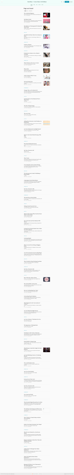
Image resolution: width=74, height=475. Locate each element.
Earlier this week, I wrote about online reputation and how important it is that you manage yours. (32, 451)
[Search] (61, 2)
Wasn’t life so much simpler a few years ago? (30, 425)
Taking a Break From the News (30, 206)
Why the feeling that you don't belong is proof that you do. (32, 14)
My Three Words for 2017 (29, 150)
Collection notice (12, 473)
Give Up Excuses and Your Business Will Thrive (32, 221)
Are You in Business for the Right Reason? (32, 129)
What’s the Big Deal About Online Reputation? (31, 457)
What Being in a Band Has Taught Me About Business (33, 349)
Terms (9, 473)
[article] (37, 15)
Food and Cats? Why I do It (29, 379)
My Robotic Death (27, 19)
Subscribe (67, 1)
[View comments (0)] (30, 16)
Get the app (40, 473)
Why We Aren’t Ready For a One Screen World (32, 433)
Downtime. (25, 101)
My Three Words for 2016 (29, 188)
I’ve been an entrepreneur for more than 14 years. (31, 130)
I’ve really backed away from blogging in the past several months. (32, 248)
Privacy (7, 473)
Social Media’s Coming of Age (30, 341)
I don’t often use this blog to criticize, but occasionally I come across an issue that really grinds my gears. (33, 467)
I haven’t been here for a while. (28, 326)
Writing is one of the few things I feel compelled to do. (32, 278)
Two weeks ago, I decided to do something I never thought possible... (32, 83)
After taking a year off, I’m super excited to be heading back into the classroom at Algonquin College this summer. (33, 334)
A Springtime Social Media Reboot (31, 180)
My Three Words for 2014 (29, 385)
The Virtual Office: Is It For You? (30, 283)
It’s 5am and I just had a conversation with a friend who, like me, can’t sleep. (33, 199)
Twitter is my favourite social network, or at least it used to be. (32, 305)
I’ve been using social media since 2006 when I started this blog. (32, 145)
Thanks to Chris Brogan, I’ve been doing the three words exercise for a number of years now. (32, 387)
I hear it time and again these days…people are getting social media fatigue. (33, 231)
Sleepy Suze (26, 68)
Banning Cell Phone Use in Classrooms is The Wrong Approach (32, 465)
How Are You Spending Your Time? (31, 290)
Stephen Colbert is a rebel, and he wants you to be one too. (32, 28)
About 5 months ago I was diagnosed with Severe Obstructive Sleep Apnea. (31, 70)
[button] (31, 5)
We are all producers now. (28, 320)
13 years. (25, 175)
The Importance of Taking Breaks (31, 325)
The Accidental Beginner (29, 13)
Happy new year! (26, 151)
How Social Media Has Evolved (30, 143)
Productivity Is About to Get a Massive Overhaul (32, 54)
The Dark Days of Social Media (30, 197)
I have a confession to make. (28, 216)
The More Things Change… (29, 105)
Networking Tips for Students (30, 296)
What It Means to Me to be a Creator (31, 62)
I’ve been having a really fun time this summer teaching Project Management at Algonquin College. (32, 298)
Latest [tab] (25, 10)
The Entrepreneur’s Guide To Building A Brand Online (32, 174)
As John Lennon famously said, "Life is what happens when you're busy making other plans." (32, 46)
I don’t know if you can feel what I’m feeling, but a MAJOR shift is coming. (32, 56)
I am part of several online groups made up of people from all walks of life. (32, 223)
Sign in (71, 1)
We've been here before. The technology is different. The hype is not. (32, 37)
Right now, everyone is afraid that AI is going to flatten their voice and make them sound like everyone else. (33, 21)
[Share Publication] (63, 2)
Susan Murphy (28, 15)
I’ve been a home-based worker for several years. (31, 262)
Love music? (26, 419)
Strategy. (25, 137)
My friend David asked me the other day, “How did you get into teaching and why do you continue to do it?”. (32, 160)
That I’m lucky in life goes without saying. (30, 114)
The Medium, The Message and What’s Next (33, 408)
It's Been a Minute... (28, 44)
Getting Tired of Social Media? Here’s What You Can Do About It (33, 229)
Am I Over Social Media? (29, 371)
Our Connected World (28, 394)
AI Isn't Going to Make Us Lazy (30, 75)
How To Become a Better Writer (30, 277)
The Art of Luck (27, 113)
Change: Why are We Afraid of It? (31, 90)
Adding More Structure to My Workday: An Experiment (32, 122)
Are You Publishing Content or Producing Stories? (32, 356)
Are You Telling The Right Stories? (31, 310)
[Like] (24, 40)
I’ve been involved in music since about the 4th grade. (32, 350)
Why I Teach (26, 158)
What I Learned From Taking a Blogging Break (32, 245)
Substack (65, 473)
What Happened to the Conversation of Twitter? (32, 303)
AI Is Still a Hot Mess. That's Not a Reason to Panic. (33, 35)
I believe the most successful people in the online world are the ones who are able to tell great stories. (32, 312)
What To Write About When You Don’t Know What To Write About (33, 214)
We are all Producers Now (29, 362)
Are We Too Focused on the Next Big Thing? (33, 252)
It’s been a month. (26, 442)
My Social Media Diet (28, 81)
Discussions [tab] (30, 10)
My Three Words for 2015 (29, 269)
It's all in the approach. (27, 76)
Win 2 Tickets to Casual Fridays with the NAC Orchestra (32, 418)
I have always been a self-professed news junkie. (31, 207)
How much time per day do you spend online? (31, 291)
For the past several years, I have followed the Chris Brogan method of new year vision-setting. (33, 190)
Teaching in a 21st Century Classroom (31, 332)
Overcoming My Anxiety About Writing (32, 164)
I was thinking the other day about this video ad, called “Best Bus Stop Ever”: (33, 410)
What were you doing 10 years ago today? (30, 395)
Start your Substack (35, 473)
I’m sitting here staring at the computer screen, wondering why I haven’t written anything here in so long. (32, 166)
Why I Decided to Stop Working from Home (33, 261)
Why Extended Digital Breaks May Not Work (33, 402)
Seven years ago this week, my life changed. (30, 372)
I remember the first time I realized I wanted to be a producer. (31, 364)
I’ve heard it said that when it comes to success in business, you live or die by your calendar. (32, 124)
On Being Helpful (27, 238)
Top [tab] (27, 10)
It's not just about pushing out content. (29, 64)
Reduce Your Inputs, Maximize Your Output (32, 424)
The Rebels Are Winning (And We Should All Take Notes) (33, 27)
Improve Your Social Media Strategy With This (32, 135)
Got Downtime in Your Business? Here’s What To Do (32, 99)
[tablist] (28, 11)
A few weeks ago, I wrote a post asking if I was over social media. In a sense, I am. (32, 343)
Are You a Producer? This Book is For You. (32, 319)
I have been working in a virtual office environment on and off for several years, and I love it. (32, 285)
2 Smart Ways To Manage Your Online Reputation (31, 449)
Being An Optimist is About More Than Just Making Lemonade (32, 440)
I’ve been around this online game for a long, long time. (32, 106)
